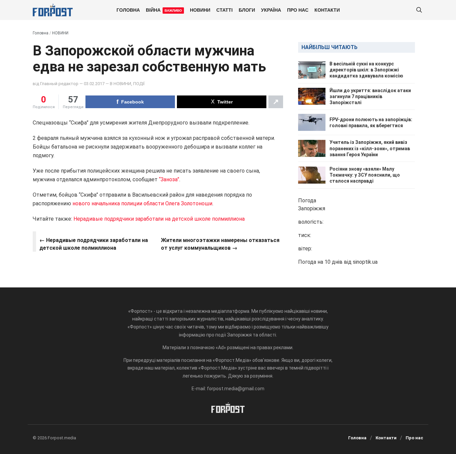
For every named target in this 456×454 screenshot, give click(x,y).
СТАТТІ (224, 9)
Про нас (297, 9)
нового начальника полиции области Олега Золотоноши (141, 203)
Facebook (132, 101)
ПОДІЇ (139, 83)
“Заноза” (169, 179)
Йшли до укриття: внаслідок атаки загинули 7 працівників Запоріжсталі (370, 96)
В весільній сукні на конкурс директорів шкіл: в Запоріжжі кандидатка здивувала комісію (366, 69)
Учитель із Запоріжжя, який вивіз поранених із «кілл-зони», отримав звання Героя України (369, 148)
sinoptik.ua (365, 262)
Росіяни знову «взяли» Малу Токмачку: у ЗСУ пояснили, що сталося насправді (364, 175)
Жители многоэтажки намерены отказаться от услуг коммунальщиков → (220, 244)
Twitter (225, 101)
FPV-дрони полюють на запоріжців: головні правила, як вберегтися (370, 122)
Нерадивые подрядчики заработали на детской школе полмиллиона (159, 219)
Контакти (327, 9)
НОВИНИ (200, 9)
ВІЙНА (164, 9)
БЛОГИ (247, 9)
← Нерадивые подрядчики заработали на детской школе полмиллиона (93, 244)
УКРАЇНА (271, 9)
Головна (128, 9)
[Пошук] (419, 10)
